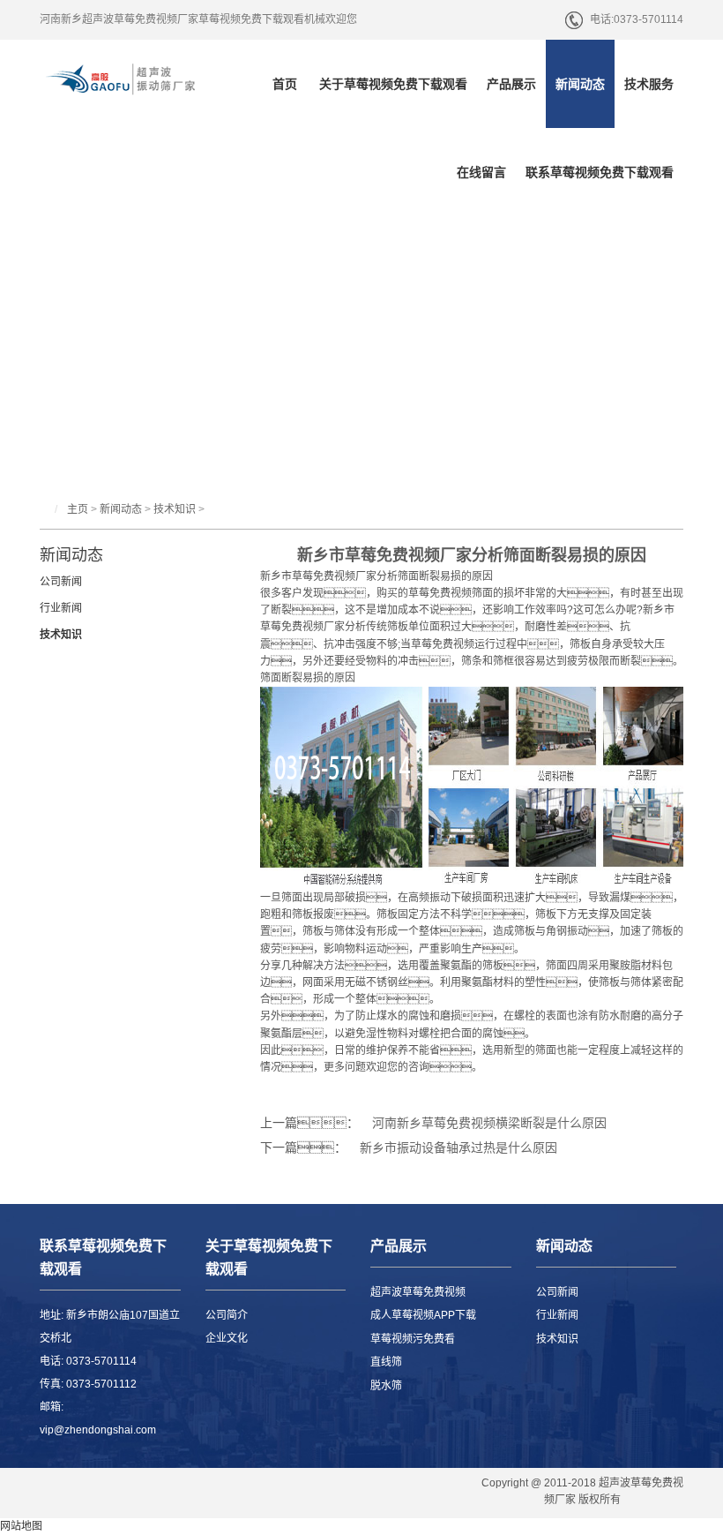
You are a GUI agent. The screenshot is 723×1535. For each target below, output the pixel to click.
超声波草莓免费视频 (418, 1292)
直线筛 (386, 1362)
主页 (77, 509)
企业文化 (226, 1338)
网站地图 (21, 1526)
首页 (284, 84)
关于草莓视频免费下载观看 (393, 84)
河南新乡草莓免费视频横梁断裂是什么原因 (489, 1123)
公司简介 (226, 1315)
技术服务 (649, 84)
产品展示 (511, 84)
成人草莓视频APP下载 (423, 1315)
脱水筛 (386, 1386)
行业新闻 (61, 608)
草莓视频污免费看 (412, 1339)
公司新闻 (61, 582)
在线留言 (481, 172)
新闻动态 (580, 84)
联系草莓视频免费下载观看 (599, 172)
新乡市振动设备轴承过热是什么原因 (458, 1147)
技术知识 (174, 509)
